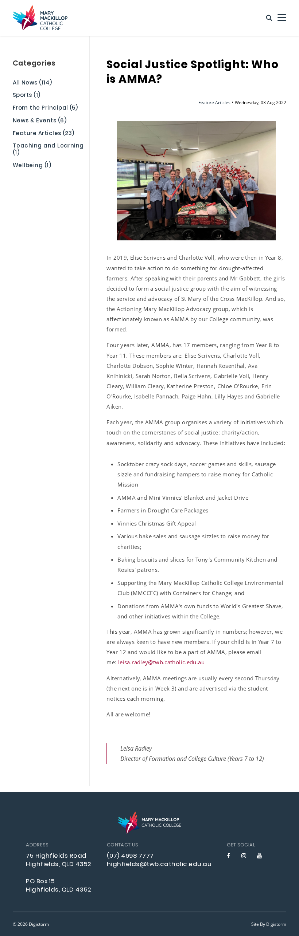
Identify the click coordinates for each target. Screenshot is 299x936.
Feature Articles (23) (43, 134)
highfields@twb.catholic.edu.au (159, 865)
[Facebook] (228, 855)
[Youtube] (259, 855)
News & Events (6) (39, 121)
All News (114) (32, 83)
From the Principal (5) (45, 109)
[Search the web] (269, 18)
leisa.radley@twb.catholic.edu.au (161, 662)
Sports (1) (26, 96)
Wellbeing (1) (32, 166)
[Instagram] (243, 855)
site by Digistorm (268, 924)
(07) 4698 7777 (130, 856)
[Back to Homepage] (40, 17)
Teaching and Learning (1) (48, 150)
